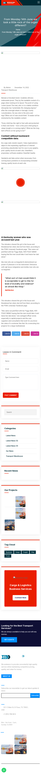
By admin (7, 88)
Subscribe (35, 695)
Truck (8, 556)
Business (9, 552)
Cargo (18, 552)
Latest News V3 (12, 446)
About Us (6, 676)
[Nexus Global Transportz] (9, 3)
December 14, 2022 (21, 88)
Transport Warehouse (9, 90)
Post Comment (11, 395)
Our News (9, 451)
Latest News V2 (12, 441)
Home (18, 30)
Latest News (11, 436)
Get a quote (9, 639)
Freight (25, 552)
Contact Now (20, 597)
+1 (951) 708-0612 (9, 714)
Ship (32, 552)
